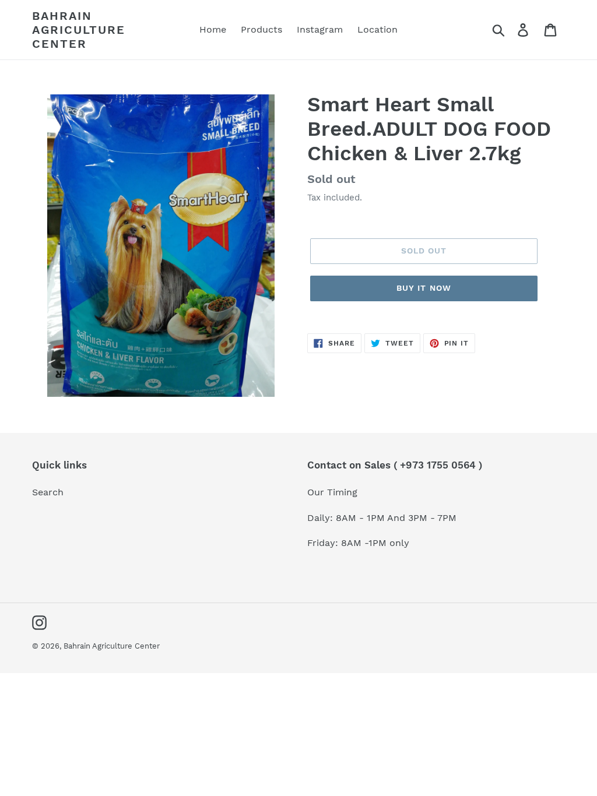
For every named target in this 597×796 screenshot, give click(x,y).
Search (48, 492)
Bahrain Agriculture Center (78, 30)
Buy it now (423, 288)
